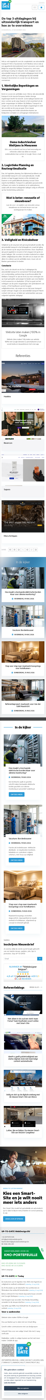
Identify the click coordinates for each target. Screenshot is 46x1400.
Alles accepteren (23, 1388)
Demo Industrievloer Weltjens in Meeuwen (23, 143)
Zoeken (41, 3)
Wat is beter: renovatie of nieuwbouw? (23, 199)
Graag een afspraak (14, 1219)
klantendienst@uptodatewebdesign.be (15, 1242)
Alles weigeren (23, 1393)
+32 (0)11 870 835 (8, 1237)
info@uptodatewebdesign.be (12, 1239)
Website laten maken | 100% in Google (23, 333)
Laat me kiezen (10, 1382)
